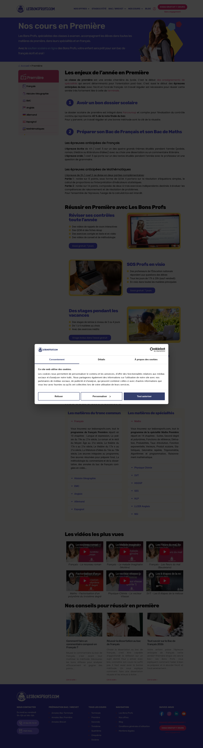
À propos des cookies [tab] (146, 359)
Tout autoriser (144, 396)
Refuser (59, 396)
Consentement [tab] (56, 359)
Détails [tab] (101, 359)
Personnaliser (100, 396)
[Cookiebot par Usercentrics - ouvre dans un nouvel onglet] (152, 349)
